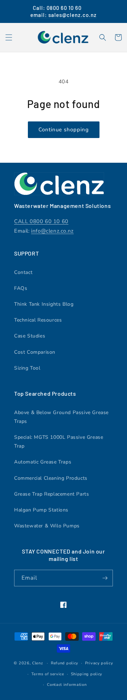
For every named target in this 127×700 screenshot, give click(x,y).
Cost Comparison (34, 352)
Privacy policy (99, 663)
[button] (9, 37)
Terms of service (47, 674)
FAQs (20, 288)
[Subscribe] (105, 578)
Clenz (37, 663)
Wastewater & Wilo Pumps (47, 525)
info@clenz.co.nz (52, 230)
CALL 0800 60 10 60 (41, 221)
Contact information (66, 684)
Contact (23, 272)
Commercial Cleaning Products (50, 478)
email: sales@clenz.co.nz (63, 15)
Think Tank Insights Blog (43, 304)
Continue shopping (63, 129)
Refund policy (64, 663)
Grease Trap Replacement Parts (51, 494)
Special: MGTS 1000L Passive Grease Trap (58, 441)
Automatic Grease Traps (42, 462)
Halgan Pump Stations (41, 510)
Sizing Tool (27, 368)
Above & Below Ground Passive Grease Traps (61, 417)
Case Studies (29, 336)
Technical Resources (38, 320)
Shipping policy (87, 674)
